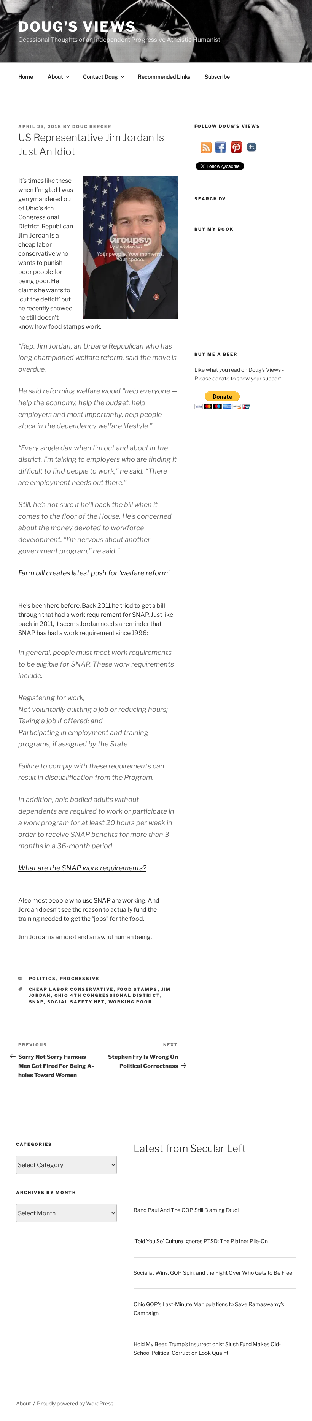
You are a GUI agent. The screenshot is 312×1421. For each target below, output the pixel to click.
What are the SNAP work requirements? (82, 868)
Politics (42, 978)
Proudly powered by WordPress (75, 1403)
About (55, 76)
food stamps (137, 989)
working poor (130, 1001)
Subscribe (217, 76)
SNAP (36, 1001)
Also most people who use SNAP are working (81, 900)
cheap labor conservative (71, 989)
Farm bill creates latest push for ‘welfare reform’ (93, 573)
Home (25, 76)
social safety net (76, 1001)
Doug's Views (77, 26)
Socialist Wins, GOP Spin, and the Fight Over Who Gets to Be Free (213, 1272)
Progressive (80, 978)
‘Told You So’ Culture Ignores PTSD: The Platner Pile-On (201, 1241)
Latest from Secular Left (190, 1148)
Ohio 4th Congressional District (107, 995)
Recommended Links (164, 76)
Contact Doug (100, 76)
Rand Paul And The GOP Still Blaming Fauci (186, 1210)
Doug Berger (91, 126)
